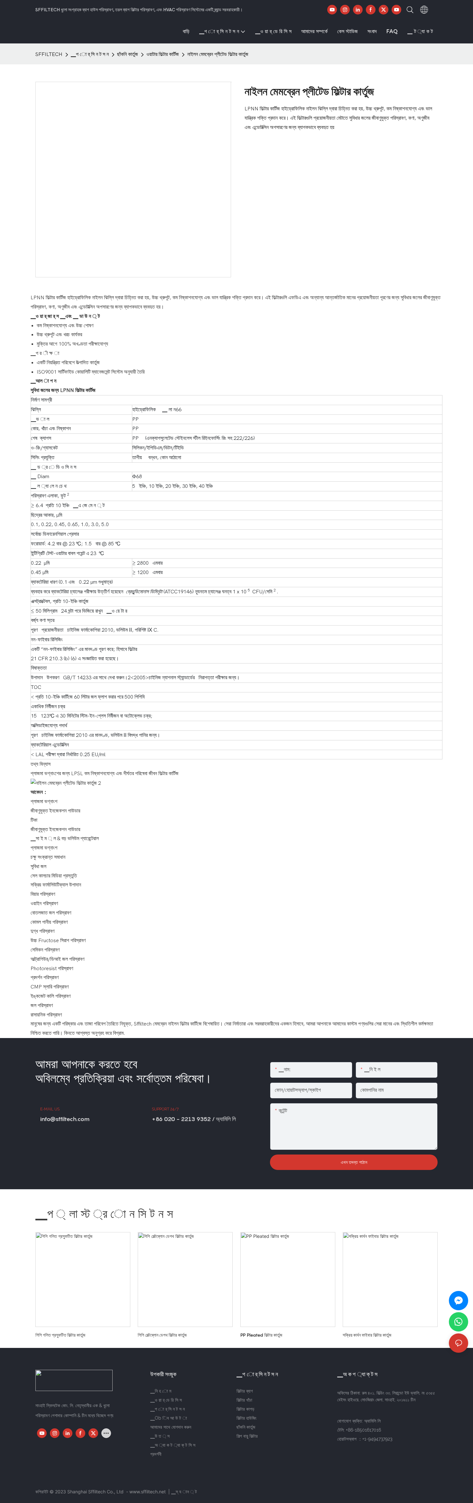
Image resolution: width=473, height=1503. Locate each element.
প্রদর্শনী (156, 1454)
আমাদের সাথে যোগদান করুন (170, 1427)
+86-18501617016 (363, 1430)
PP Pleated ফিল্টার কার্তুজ (261, 1335)
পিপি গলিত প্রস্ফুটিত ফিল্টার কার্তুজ (60, 1335)
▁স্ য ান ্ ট (184, 1491)
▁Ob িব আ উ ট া (168, 1418)
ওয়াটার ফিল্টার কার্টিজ (162, 54)
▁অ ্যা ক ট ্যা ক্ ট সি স (172, 1445)
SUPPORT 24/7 (165, 1109)
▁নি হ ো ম (160, 1391)
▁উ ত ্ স (160, 1436)
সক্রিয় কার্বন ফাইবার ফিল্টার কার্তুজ (367, 1335)
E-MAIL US (50, 1109)
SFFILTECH (48, 54)
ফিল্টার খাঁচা (244, 1400)
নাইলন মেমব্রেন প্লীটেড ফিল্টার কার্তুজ (217, 54)
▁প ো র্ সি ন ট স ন (90, 54)
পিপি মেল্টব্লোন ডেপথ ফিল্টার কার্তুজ (162, 1335)
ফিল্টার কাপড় (245, 1409)
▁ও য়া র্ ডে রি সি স (166, 1400)
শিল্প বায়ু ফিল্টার (247, 1436)
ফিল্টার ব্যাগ (244, 1391)
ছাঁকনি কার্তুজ (127, 54)
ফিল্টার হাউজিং (246, 1418)
